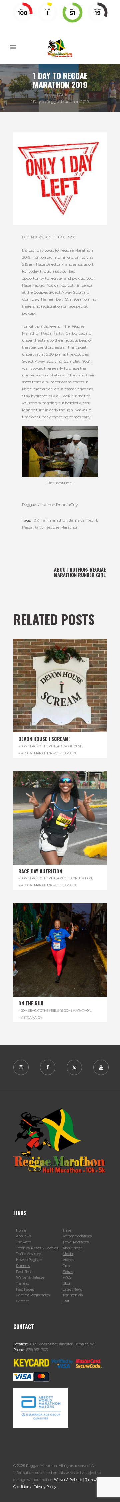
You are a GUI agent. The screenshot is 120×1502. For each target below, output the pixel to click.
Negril (91, 520)
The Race (23, 1242)
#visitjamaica (65, 753)
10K (35, 520)
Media (68, 1254)
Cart (66, 1301)
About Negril (73, 1248)
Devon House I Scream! (44, 738)
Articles (65, 94)
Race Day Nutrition (40, 871)
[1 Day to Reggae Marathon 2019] (60, 178)
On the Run (30, 1003)
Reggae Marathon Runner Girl (80, 572)
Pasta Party (33, 527)
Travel (67, 1230)
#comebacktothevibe (37, 746)
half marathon (54, 520)
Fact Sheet (24, 1272)
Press (67, 1266)
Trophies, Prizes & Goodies (37, 1248)
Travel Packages (75, 1242)
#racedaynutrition (74, 878)
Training (22, 1283)
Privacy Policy (45, 1487)
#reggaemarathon (35, 753)
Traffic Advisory (28, 1254)
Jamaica (76, 520)
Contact (22, 1301)
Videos (68, 1260)
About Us (23, 1236)
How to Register (29, 1260)
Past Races (25, 1289)
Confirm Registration (33, 1295)
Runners (23, 1266)
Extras (68, 1272)
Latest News (72, 1289)
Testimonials (72, 1295)
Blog (66, 1283)
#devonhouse (69, 746)
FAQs (67, 1277)
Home (50, 94)
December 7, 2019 (36, 237)
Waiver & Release (30, 1277)
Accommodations (77, 1236)
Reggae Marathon (62, 527)
